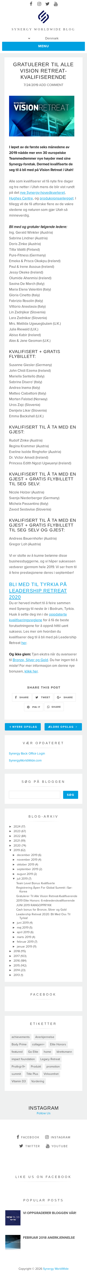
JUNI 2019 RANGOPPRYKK (34, 905)
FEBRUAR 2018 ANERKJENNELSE (49, 1238)
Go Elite (33, 1052)
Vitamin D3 (19, 1081)
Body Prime (19, 1044)
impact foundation (23, 1059)
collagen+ (38, 1044)
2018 (17, 951)
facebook (30, 1137)
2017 (17, 956)
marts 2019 (24, 937)
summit (16, 1074)
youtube (60, 1146)
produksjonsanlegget (56, 198)
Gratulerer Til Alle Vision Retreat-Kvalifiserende (46, 896)
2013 (17, 975)
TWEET (45, 697)
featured (17, 1052)
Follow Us (43, 1113)
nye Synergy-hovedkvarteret (42, 192)
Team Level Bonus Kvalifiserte (35, 883)
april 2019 (23, 932)
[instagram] (39, 4)
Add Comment (51, 85)
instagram (61, 1137)
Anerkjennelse (44, 1037)
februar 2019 (25, 941)
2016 (17, 960)
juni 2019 (23, 923)
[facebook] (31, 4)
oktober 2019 (26, 864)
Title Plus (32, 1074)
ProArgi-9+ (18, 1066)
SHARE (24, 697)
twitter (32, 1146)
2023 (17, 831)
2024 (17, 826)
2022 (17, 836)
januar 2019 (25, 946)
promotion (53, 1066)
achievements (21, 1037)
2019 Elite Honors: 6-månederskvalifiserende (45, 900)
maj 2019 (23, 927)
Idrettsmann (64, 1052)
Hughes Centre (21, 198)
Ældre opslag (61, 727)
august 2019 (25, 874)
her (23, 643)
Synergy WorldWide (56, 1269)
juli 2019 (23, 878)
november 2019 (27, 859)
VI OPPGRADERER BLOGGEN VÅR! (49, 1213)
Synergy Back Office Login (27, 753)
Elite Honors (58, 1044)
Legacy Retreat (50, 1059)
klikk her (31, 671)
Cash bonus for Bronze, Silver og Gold (41, 909)
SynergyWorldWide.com (25, 760)
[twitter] (47, 4)
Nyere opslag (24, 727)
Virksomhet (51, 1074)
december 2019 (27, 855)
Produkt (36, 1066)
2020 (18, 845)
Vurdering (37, 1081)
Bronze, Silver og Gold (30, 660)
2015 (17, 965)
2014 (17, 970)
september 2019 (28, 869)
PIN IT (35, 707)
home (47, 1052)
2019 (17, 850)
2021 (17, 840)
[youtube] (56, 4)
